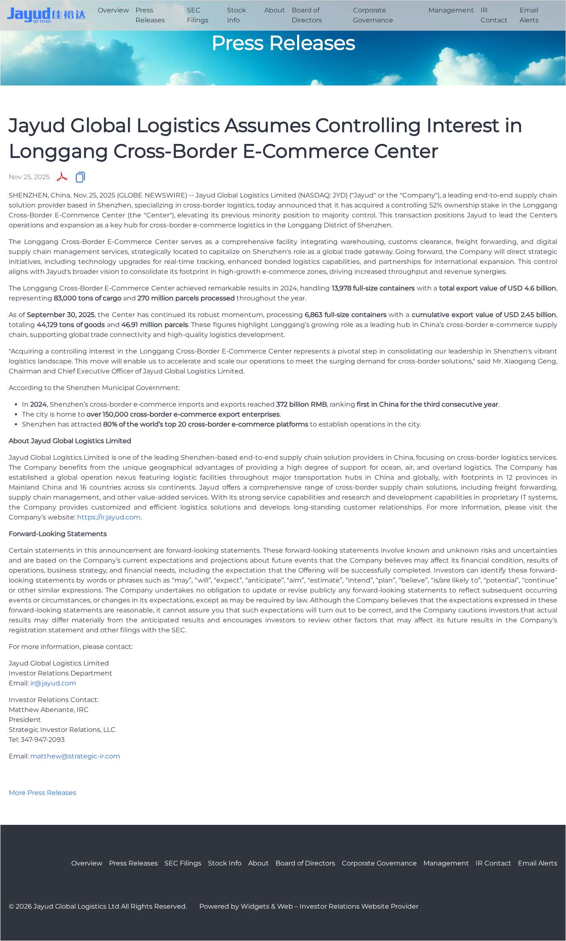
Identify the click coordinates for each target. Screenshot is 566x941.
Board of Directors (307, 15)
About (274, 10)
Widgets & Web (267, 906)
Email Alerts (529, 15)
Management (451, 10)
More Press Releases (42, 793)
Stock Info (236, 15)
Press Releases (150, 15)
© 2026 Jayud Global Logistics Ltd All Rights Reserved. (98, 906)
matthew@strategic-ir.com (75, 756)
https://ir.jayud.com (108, 517)
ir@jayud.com (53, 683)
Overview (113, 10)
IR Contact (494, 15)
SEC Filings (197, 15)
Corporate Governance (373, 15)
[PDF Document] (62, 177)
